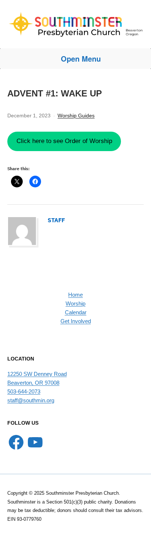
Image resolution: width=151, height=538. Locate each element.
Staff (56, 220)
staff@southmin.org (30, 400)
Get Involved (75, 321)
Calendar (75, 312)
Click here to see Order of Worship (64, 141)
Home (75, 295)
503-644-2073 (23, 391)
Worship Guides (76, 115)
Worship (75, 303)
